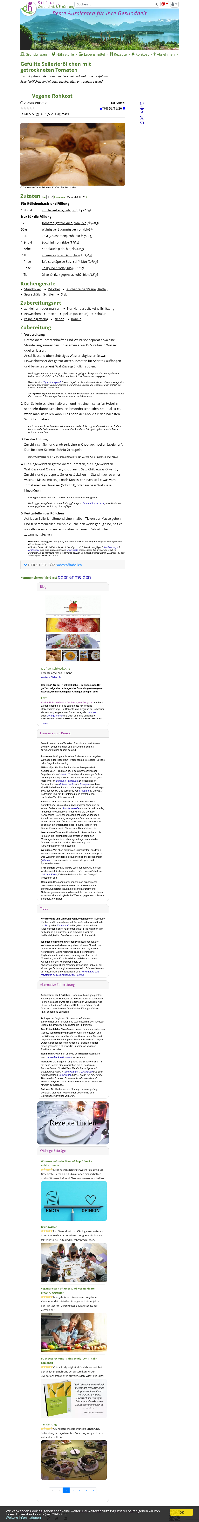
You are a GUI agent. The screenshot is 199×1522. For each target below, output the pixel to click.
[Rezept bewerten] (27, 108)
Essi (47, 925)
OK (181, 1512)
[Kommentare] (142, 103)
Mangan (84, 784)
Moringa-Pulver (54, 715)
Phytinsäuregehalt (52, 382)
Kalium (63, 784)
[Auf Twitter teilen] (142, 117)
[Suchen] (156, 4)
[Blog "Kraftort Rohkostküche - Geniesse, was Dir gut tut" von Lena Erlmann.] (73, 628)
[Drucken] (142, 108)
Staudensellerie (70, 808)
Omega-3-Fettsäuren (67, 780)
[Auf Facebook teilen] (142, 113)
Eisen (54, 874)
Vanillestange (111, 547)
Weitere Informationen (23, 1517)
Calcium (45, 874)
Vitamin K (64, 774)
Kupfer (71, 784)
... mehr (45, 723)
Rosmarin (59, 1057)
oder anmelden (74, 577)
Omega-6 (84, 790)
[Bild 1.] (68, 169)
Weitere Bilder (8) (51, 677)
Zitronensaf (62, 925)
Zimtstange (33, 549)
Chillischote (72, 549)
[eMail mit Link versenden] (142, 122)
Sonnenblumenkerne (93, 503)
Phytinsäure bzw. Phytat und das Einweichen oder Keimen (70, 973)
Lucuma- (91, 712)
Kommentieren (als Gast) (39, 577)
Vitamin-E (47, 860)
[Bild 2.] (77, 169)
